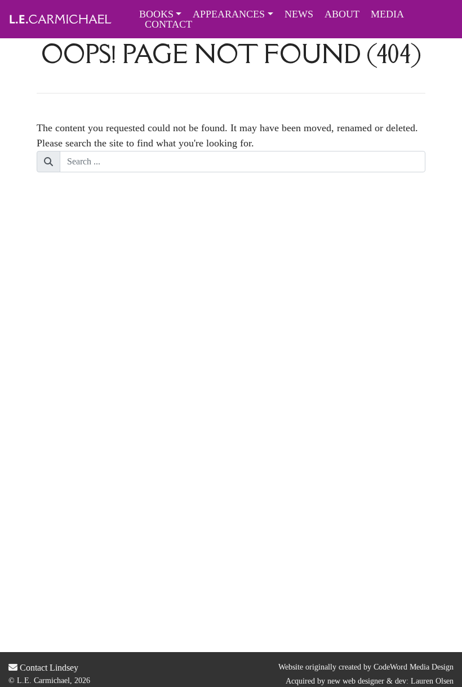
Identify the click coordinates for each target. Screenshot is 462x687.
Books (156, 14)
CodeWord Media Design (414, 667)
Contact (168, 24)
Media (387, 14)
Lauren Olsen (432, 681)
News (299, 14)
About (342, 14)
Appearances (229, 14)
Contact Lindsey (47, 667)
